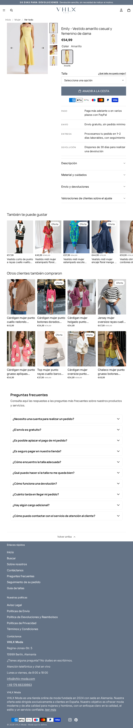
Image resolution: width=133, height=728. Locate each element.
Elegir (30, 248)
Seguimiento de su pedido (24, 582)
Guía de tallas (15, 588)
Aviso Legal (14, 605)
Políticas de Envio (18, 611)
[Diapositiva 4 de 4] (53, 61)
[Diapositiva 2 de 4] (53, 39)
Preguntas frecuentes (20, 576)
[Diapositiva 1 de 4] (53, 28)
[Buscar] (11, 10)
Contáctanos (15, 570)
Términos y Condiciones (22, 629)
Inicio (8, 19)
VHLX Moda (20, 724)
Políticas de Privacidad (21, 623)
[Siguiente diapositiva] (44, 48)
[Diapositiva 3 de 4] (53, 50)
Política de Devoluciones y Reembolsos (32, 617)
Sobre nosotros (17, 564)
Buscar (11, 558)
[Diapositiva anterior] (11, 48)
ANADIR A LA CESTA (95, 91)
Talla (64, 73)
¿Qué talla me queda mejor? (112, 73)
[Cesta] (129, 10)
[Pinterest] (76, 720)
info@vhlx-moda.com (21, 678)
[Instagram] (70, 720)
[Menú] (4, 10)
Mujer (18, 19)
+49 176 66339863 (19, 684)
